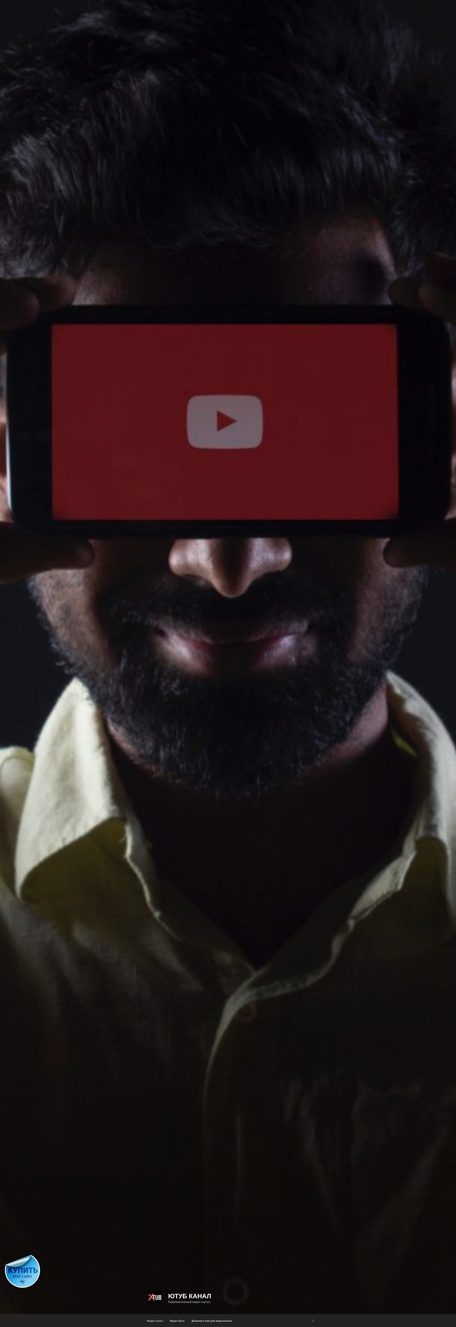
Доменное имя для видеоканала (212, 1320)
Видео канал (155, 1320)
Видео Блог (177, 1320)
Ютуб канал (189, 1295)
